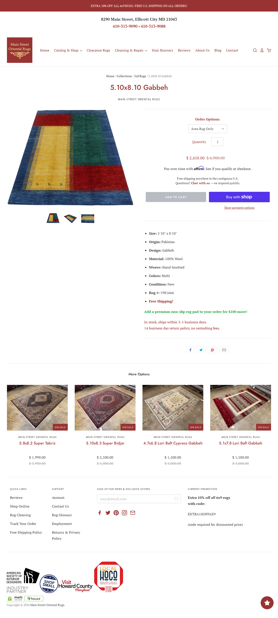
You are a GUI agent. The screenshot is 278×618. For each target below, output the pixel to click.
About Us (202, 50)
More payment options (239, 207)
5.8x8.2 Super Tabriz (37, 443)
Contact (232, 50)
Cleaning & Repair (129, 50)
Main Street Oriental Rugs (139, 99)
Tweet (201, 349)
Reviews (184, 50)
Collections (124, 76)
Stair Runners (162, 50)
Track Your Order (23, 523)
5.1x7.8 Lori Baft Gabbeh (240, 443)
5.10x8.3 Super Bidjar (105, 443)
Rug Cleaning (20, 515)
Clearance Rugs (98, 50)
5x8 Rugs (140, 76)
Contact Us (60, 506)
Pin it (212, 349)
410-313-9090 (125, 26)
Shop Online (20, 506)
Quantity (199, 141)
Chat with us (201, 183)
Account (58, 497)
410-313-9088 (153, 26)
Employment (62, 523)
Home (44, 50)
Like (190, 349)
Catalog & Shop (66, 50)
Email (224, 349)
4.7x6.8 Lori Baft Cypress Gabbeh (173, 443)
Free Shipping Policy (26, 532)
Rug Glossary (62, 515)
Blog (217, 50)
